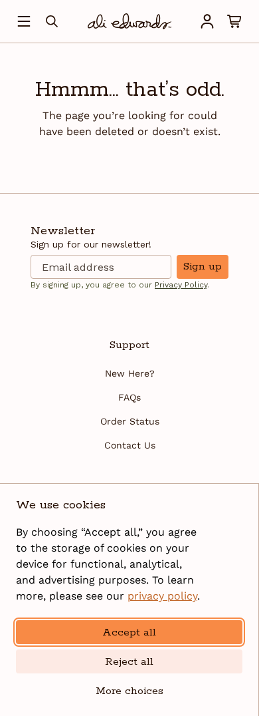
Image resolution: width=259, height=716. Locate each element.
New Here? (130, 373)
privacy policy (162, 596)
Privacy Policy (181, 284)
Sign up (202, 266)
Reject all (129, 662)
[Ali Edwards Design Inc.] (129, 21)
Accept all (129, 632)
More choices (129, 691)
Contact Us (129, 445)
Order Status (129, 421)
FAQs (129, 397)
